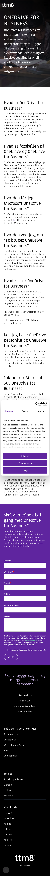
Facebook (8, 795)
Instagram (9, 790)
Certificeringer (10, 756)
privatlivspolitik (31, 640)
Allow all (25, 456)
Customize (24, 463)
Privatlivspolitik (11, 734)
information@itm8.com (25, 706)
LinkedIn (8, 785)
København (9, 818)
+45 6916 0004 (25, 700)
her (14, 220)
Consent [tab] (9, 411)
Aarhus (7, 824)
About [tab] (41, 411)
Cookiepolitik (10, 739)
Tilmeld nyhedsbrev (13, 779)
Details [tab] (25, 411)
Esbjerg (7, 829)
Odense (8, 834)
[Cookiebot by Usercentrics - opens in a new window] (35, 404)
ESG (6, 750)
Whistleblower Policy (14, 745)
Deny (25, 470)
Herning (8, 813)
